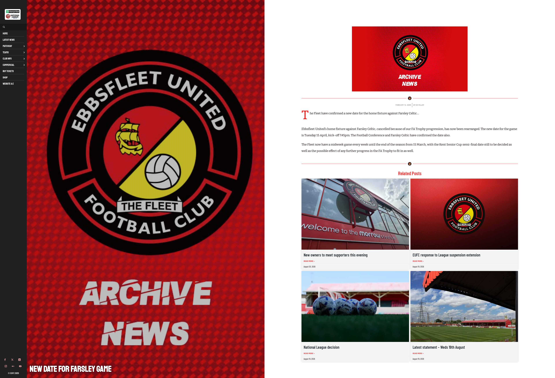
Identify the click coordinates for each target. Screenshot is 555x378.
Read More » (309, 261)
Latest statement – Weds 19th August (439, 347)
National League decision (321, 347)
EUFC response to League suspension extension (446, 254)
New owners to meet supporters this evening (336, 254)
